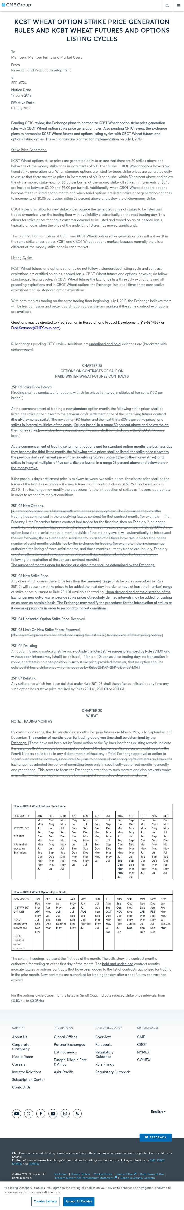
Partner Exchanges (69, 1044)
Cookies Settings (45, 1201)
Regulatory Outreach (112, 1072)
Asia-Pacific (64, 1072)
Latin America (65, 1052)
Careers (18, 1064)
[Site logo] (16, 5)
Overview (103, 1037)
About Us (19, 1037)
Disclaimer (61, 1174)
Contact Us (21, 1087)
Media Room (22, 1057)
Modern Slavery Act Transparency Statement (84, 1178)
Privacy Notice (80, 1174)
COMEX (143, 1060)
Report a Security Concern (137, 1178)
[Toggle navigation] (178, 5)
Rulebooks (103, 1044)
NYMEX (143, 1052)
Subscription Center (28, 1080)
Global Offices (65, 1037)
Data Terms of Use (152, 1174)
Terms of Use (124, 1174)
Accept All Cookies (79, 1201)
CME (141, 1037)
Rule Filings (104, 1064)
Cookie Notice (103, 1174)
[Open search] (167, 5)
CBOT (142, 1044)
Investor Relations (26, 1072)
